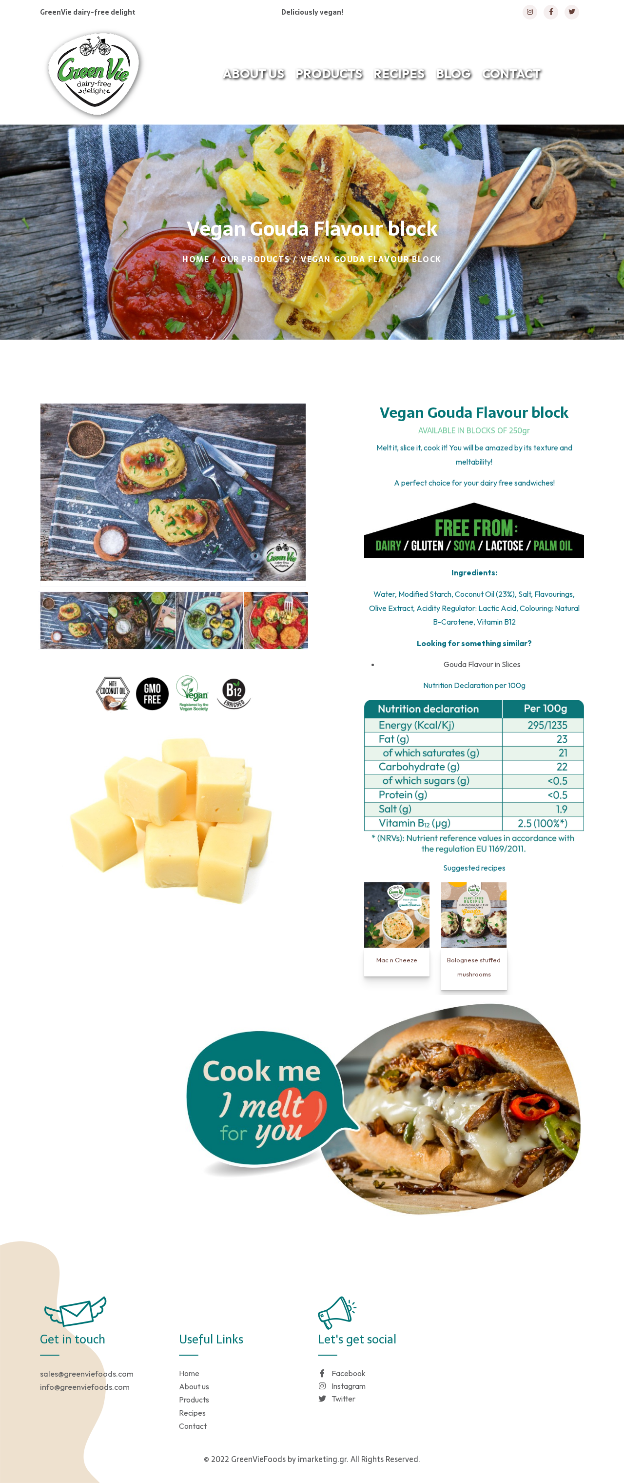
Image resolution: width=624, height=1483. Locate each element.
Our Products (255, 259)
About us (194, 1386)
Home (195, 259)
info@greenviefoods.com (85, 1387)
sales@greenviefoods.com (87, 1374)
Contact (193, 1426)
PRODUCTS (328, 73)
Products (194, 1399)
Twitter (343, 1398)
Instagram (349, 1386)
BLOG (453, 73)
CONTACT (511, 73)
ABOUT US (253, 73)
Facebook (349, 1373)
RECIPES (399, 73)
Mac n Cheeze (396, 960)
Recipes (192, 1413)
